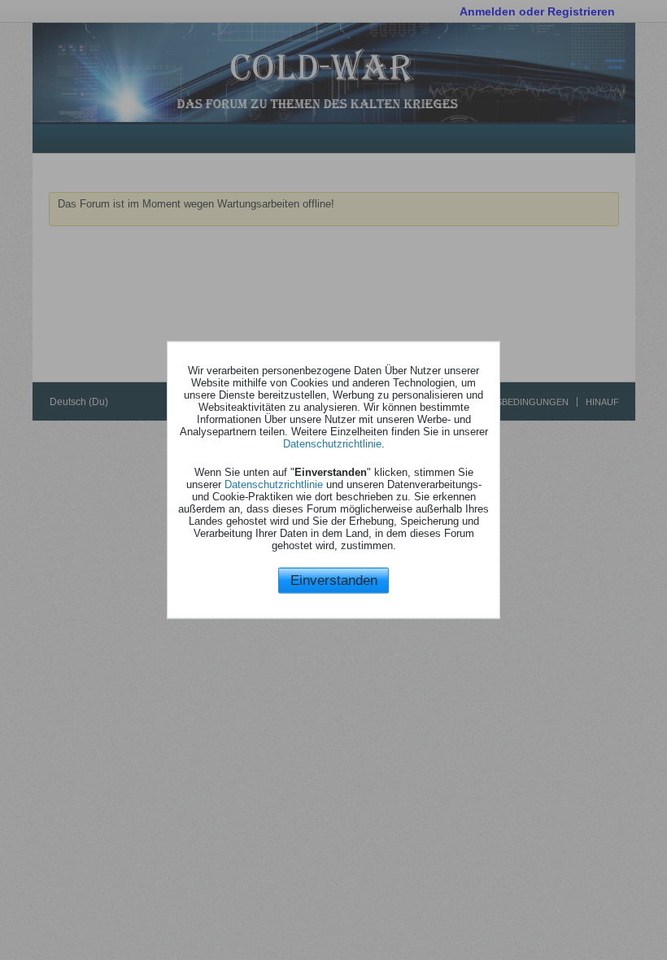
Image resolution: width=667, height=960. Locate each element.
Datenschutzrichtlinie (332, 443)
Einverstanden (333, 579)
